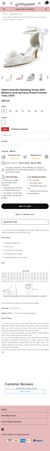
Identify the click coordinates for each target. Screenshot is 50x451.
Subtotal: (5, 151)
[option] (25, 9)
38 (29, 111)
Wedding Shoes (16, 14)
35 (10, 111)
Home (5, 14)
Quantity (4, 141)
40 (42, 111)
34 (4, 111)
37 (23, 111)
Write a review (25, 391)
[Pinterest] (2, 429)
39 (36, 111)
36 (16, 111)
